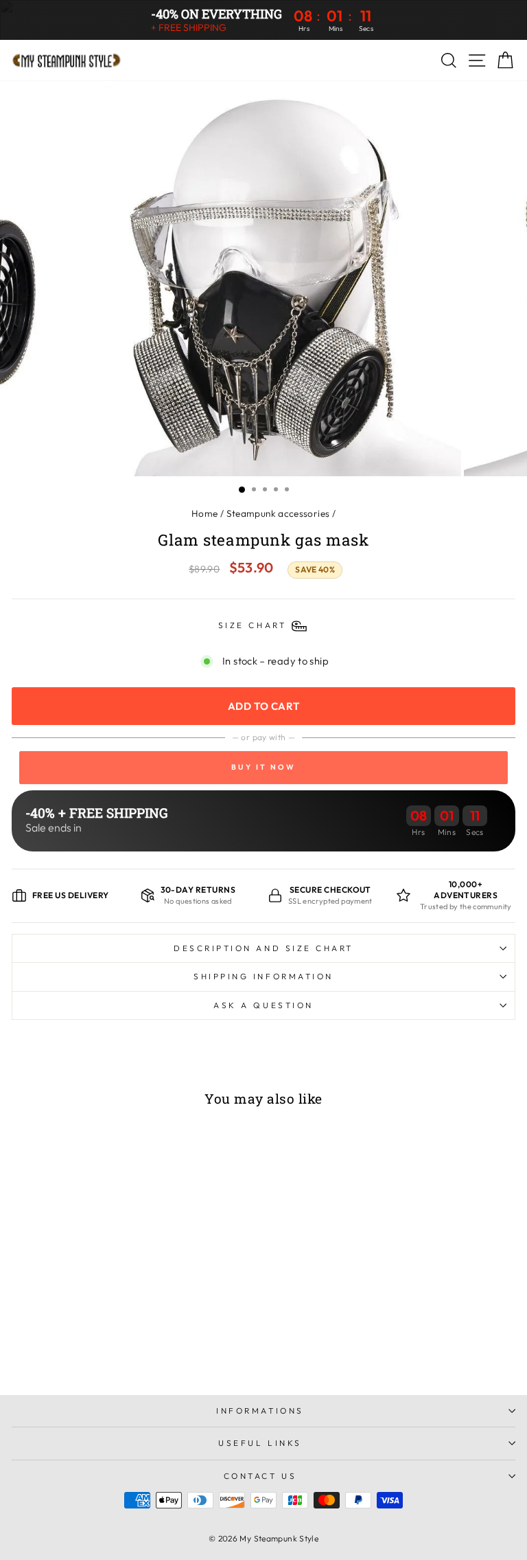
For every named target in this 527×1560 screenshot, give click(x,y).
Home (204, 513)
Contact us (260, 1476)
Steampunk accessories (278, 513)
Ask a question (263, 1005)
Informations (259, 1410)
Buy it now (263, 767)
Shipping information (263, 976)
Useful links (259, 1443)
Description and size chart (263, 948)
